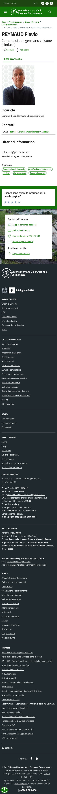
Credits (5, 620)
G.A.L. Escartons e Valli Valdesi (15, 708)
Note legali (6, 612)
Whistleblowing (8, 637)
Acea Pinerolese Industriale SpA (16, 665)
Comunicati (6, 427)
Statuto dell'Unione (10, 603)
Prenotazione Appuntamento (14, 590)
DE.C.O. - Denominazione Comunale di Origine (22, 690)
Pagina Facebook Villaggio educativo (17, 733)
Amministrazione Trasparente (14, 577)
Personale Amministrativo (13, 325)
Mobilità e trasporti (10, 386)
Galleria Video (8, 459)
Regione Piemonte (10, 3)
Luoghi (4, 446)
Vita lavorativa (8, 404)
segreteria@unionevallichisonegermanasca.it (29, 131)
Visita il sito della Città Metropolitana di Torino (22, 656)
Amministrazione (15, 21)
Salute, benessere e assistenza (15, 391)
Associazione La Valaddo (12, 712)
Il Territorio (6, 450)
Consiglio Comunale (9, 24)
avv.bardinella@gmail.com (18, 561)
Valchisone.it (7, 686)
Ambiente (6, 348)
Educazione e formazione (12, 374)
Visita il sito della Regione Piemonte (17, 652)
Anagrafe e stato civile (11, 352)
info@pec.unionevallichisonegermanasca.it (26, 494)
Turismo (5, 399)
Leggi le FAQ (7, 586)
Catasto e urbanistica (11, 365)
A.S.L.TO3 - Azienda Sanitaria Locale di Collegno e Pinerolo (27, 661)
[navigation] (5, 11)
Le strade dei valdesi (10, 699)
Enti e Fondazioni (9, 320)
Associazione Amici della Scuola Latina (18, 716)
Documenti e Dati (9, 316)
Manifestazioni (8, 418)
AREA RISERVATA (28, 790)
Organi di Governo (32, 21)
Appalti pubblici (8, 357)
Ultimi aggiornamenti (11, 624)
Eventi (4, 441)
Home (4, 21)
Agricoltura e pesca (10, 344)
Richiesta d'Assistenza (11, 599)
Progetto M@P (8, 725)
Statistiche (6, 629)
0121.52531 (10, 481)
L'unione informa (9, 423)
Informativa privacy (10, 607)
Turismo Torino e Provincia (13, 669)
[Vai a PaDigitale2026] (18, 290)
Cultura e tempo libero (11, 369)
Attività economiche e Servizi (14, 463)
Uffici (4, 312)
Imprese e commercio (11, 382)
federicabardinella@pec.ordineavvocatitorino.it (26, 564)
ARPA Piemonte (9, 673)
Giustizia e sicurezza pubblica (14, 378)
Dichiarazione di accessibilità (14, 582)
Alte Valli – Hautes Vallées (13, 695)
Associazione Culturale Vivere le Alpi (17, 729)
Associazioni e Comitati (12, 467)
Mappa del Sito (8, 633)
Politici (4, 329)
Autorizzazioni (8, 361)
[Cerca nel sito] (50, 12)
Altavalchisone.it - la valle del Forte (17, 682)
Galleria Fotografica (10, 454)
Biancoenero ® (21, 783)
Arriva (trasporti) (9, 678)
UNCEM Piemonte (9, 737)
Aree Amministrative (11, 308)
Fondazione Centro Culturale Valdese (18, 720)
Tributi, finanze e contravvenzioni (16, 395)
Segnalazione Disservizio (12, 595)
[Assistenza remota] (31, 776)
